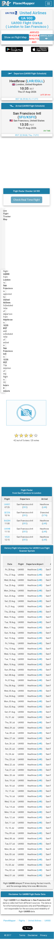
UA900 (48, 920)
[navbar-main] (48, 3)
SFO (25, 507)
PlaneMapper (9, 920)
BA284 (7, 521)
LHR (44, 507)
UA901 (7, 504)
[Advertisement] (27, 61)
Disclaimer (34, 935)
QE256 (7, 512)
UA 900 (27, 18)
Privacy (45, 935)
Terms (23, 935)
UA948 (7, 529)
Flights (22, 920)
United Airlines (33, 13)
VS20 (7, 537)
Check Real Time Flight (26, 199)
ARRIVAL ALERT (46, 36)
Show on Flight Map (15, 37)
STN (45, 515)
